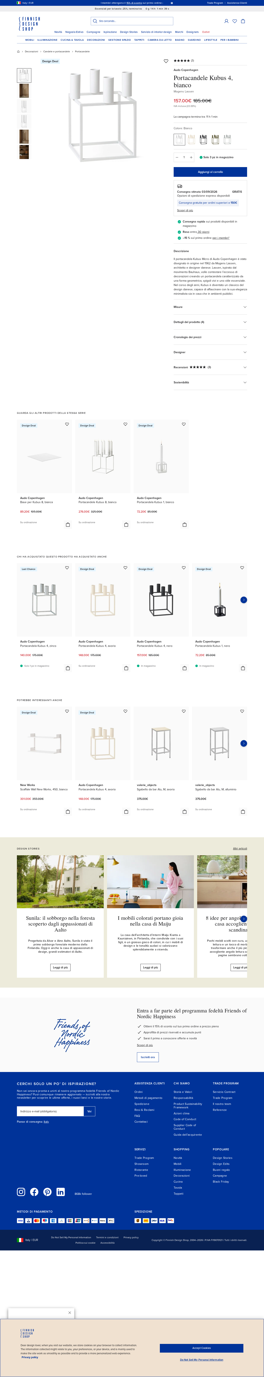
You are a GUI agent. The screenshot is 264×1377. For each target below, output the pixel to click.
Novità (58, 32)
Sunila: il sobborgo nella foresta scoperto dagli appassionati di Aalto (60, 923)
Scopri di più (145, 1045)
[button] (226, 21)
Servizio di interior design (156, 32)
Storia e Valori (183, 1092)
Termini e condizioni (107, 1237)
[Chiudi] (69, 1312)
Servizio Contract (224, 1092)
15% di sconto (134, 2)
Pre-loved (140, 1175)
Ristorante (141, 1170)
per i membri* (221, 238)
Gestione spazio (119, 39)
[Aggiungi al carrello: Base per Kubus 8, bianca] (68, 524)
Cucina (178, 1181)
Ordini (138, 1092)
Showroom (141, 1164)
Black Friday (221, 1181)
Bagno (180, 39)
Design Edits (221, 1164)
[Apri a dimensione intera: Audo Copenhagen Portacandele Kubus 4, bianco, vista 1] (105, 116)
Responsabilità (183, 1098)
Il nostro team (222, 1104)
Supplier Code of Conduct (185, 1127)
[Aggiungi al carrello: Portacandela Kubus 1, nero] (243, 668)
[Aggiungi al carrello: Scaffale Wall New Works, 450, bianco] (68, 812)
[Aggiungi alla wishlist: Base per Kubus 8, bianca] (67, 424)
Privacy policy (131, 1237)
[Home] (18, 51)
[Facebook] (34, 1192)
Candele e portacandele (56, 51)
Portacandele (82, 51)
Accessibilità (107, 1242)
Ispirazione (110, 32)
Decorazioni (96, 39)
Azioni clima (181, 1113)
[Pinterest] (47, 1192)
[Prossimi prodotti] (243, 600)
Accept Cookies (201, 1348)
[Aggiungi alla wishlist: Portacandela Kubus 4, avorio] (125, 567)
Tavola (178, 1187)
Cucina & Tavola (72, 39)
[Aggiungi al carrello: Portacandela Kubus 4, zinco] (68, 668)
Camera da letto (160, 39)
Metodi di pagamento (148, 1098)
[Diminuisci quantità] (177, 157)
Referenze (220, 1110)
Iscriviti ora (148, 1057)
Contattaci (141, 1121)
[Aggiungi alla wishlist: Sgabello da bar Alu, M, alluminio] (242, 711)
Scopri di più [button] (185, 210)
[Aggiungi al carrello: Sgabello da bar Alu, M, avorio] (184, 812)
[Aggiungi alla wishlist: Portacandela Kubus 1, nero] (242, 567)
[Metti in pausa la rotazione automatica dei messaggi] (171, 3)
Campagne (93, 32)
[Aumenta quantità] (191, 157)
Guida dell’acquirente (188, 1135)
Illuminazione (47, 39)
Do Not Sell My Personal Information (71, 1237)
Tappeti (139, 39)
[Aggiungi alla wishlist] (166, 61)
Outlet (206, 32)
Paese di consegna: (30, 1121)
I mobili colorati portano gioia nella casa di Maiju (150, 920)
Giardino (194, 39)
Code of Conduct (185, 1119)
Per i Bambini (229, 39)
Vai (89, 1111)
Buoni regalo (221, 1170)
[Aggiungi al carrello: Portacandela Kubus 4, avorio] (126, 668)
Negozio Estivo (74, 32)
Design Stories (129, 32)
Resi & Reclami (144, 1110)
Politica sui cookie (85, 1242)
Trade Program (222, 1098)
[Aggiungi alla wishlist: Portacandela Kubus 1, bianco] (183, 424)
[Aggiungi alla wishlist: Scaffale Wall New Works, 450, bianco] (67, 711)
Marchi (179, 32)
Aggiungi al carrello (210, 172)
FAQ (137, 1116)
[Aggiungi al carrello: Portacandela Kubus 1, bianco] (184, 524)
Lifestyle (210, 39)
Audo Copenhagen (186, 70)
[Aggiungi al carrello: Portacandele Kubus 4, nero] (184, 668)
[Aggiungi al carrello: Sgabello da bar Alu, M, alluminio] (243, 812)
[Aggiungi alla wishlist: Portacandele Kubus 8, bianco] (125, 424)
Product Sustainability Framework (188, 1105)
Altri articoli (240, 848)
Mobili (29, 39)
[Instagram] (21, 1192)
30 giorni (203, 232)
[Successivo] (243, 919)
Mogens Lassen (184, 91)
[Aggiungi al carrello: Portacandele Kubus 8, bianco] (126, 524)
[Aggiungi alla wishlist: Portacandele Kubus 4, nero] (183, 567)
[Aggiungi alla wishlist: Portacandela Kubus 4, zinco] (67, 567)
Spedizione (141, 1104)
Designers (192, 32)
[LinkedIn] (61, 1192)
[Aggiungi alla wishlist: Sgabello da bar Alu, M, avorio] (183, 711)
